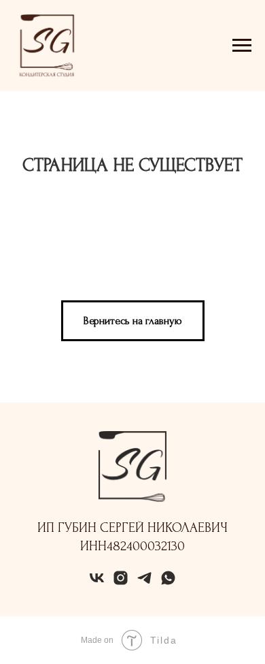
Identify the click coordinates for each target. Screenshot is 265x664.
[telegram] (144, 582)
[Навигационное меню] (241, 45)
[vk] (96, 582)
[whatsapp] (168, 582)
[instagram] (120, 582)
